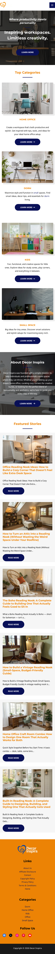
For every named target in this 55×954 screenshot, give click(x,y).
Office (27, 916)
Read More (13, 491)
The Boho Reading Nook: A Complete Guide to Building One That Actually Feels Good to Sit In (27, 603)
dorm (46, 196)
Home (27, 889)
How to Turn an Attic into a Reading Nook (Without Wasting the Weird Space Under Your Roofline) (26, 537)
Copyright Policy (27, 878)
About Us (27, 868)
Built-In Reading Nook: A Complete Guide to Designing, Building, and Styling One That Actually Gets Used (26, 804)
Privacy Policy (28, 882)
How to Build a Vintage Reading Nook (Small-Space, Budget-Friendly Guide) (27, 670)
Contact (27, 875)
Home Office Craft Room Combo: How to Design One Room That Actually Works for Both (27, 737)
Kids (28, 913)
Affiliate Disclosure (27, 871)
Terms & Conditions (27, 885)
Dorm (27, 906)
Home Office (27, 910)
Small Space (27, 920)
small (36, 192)
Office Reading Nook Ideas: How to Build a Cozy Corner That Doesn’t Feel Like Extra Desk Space (27, 470)
